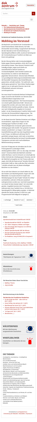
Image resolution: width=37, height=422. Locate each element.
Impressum (29, 413)
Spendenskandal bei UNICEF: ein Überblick (17, 222)
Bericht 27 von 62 (19, 200)
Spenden (25, 245)
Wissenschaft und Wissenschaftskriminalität (15, 378)
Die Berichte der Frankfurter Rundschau (16, 297)
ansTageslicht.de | (22, 412)
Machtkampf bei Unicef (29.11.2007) (15, 305)
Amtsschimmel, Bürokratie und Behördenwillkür (16, 373)
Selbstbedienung (17, 245)
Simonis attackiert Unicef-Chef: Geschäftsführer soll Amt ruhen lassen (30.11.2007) (19, 308)
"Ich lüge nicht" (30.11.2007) (13, 311)
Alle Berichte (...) (9, 313)
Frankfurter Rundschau (10, 243)
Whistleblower (11, 338)
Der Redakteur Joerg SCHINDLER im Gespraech (18, 236)
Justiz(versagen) (7, 376)
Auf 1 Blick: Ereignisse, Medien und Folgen (17, 224)
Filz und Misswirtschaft (9, 360)
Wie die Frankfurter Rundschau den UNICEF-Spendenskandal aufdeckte (17, 233)
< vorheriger (7, 200)
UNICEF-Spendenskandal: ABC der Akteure (17, 230)
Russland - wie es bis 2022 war (11, 362)
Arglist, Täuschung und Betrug (11, 367)
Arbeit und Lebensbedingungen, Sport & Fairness (16, 380)
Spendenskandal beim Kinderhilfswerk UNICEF (16, 219)
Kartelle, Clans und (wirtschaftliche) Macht (14, 364)
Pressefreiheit (7, 245)
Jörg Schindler (9, 285)
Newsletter (30, 5)
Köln (18, 243)
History (5, 390)
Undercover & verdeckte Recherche (12, 399)
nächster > (30, 200)
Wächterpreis (10, 326)
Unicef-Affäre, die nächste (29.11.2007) (16, 303)
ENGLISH (5, 403)
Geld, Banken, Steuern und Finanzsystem (14, 371)
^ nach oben (18, 205)
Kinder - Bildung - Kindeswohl (11, 389)
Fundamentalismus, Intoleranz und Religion (15, 396)
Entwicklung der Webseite (11, 413)
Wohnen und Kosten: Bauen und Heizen (14, 398)
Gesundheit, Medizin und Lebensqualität (14, 382)
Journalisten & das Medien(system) (12, 401)
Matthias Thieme (10, 283)
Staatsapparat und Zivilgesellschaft (13, 375)
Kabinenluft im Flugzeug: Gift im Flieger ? (14, 383)
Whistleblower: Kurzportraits (11, 369)
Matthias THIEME (26, 243)
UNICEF (31, 245)
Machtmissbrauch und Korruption (12, 366)
